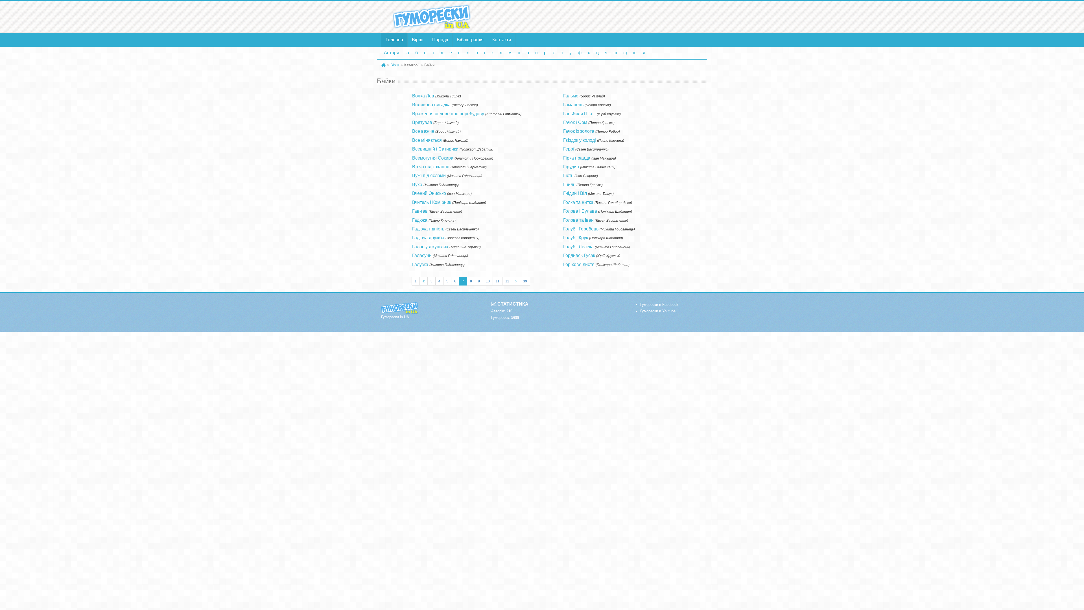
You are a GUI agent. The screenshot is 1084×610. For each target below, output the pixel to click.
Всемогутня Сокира (432, 158)
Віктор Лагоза (465, 105)
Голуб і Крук (575, 237)
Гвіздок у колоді (579, 140)
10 (488, 281)
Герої (568, 149)
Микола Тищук (448, 96)
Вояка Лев (423, 95)
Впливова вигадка (431, 104)
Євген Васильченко (445, 211)
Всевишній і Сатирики (435, 149)
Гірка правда (576, 158)
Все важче (423, 131)
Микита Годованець (464, 176)
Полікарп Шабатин (476, 149)
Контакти (501, 39)
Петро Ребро (607, 132)
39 (525, 281)
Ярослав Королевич (462, 238)
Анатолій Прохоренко (474, 158)
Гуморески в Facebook (659, 304)
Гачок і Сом (575, 122)
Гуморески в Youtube (658, 311)
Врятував (422, 122)
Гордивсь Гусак (579, 255)
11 (497, 281)
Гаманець (573, 104)
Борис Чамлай (446, 123)
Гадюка (419, 220)
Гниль (569, 184)
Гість (568, 175)
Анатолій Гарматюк (503, 114)
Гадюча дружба (428, 237)
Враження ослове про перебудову (448, 113)
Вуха (417, 184)
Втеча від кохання (430, 166)
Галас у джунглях (430, 246)
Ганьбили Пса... (579, 113)
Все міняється (427, 140)
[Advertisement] (597, 16)
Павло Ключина (442, 221)
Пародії (440, 39)
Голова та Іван (578, 220)
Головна (394, 39)
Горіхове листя (579, 264)
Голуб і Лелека (578, 246)
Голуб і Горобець (580, 228)
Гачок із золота (578, 131)
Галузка (420, 264)
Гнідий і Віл (575, 193)
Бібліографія (470, 39)
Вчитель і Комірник (431, 202)
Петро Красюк (598, 105)
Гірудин (571, 166)
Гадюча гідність (428, 228)
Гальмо (570, 95)
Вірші (417, 39)
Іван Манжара (459, 194)
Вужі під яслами (429, 175)
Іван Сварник (586, 176)
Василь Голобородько (613, 203)
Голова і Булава (580, 211)
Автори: (392, 52)
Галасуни (422, 255)
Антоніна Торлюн (465, 247)
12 (507, 281)
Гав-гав (420, 211)
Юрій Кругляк (609, 114)
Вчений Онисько (429, 193)
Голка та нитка (578, 202)
